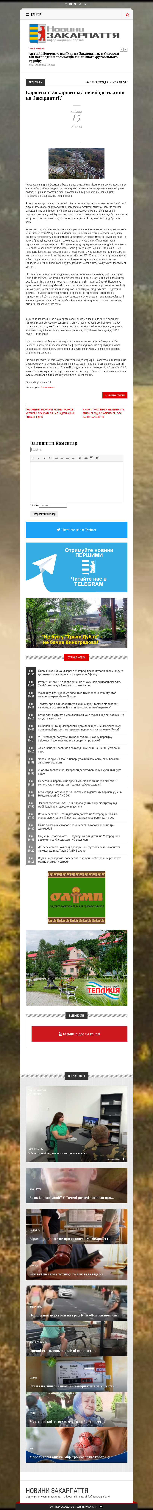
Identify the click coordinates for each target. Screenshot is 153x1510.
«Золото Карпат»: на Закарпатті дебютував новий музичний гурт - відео (80, 771)
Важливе (33, 1378)
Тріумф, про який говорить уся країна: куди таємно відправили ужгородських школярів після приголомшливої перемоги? (78, 705)
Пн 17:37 (31, 815)
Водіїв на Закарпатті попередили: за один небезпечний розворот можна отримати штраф (79, 859)
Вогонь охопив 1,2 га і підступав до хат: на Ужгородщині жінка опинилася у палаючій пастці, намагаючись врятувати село (77, 815)
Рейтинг (122, 82)
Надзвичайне (35, 1307)
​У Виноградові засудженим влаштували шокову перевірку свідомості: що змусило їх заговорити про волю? (75, 738)
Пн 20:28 (31, 705)
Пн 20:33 (31, 694)
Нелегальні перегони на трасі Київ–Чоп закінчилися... (75, 1315)
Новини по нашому (38, 1342)
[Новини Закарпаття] (77, 33)
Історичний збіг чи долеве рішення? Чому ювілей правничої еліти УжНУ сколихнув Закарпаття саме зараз (79, 683)
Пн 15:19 (31, 859)
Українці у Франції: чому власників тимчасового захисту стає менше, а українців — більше (77, 694)
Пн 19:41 (31, 727)
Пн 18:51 (31, 771)
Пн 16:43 (31, 837)
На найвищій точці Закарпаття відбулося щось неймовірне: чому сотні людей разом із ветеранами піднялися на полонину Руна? (79, 727)
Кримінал (33, 1266)
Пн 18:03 (31, 793)
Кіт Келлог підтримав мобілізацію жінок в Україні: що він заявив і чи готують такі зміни (81, 716)
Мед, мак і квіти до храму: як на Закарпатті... (67, 1421)
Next (125, 49)
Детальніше (114, 1158)
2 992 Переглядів (99, 82)
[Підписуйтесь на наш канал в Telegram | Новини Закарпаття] (76, 567)
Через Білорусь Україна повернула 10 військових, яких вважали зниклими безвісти (79, 760)
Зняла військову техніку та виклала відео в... (67, 1274)
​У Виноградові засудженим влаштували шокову (58, 1153)
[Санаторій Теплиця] (76, 967)
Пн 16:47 (31, 826)
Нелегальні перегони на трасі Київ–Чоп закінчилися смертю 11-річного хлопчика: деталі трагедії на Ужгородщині (78, 782)
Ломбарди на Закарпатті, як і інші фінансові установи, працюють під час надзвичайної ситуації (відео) (50, 413)
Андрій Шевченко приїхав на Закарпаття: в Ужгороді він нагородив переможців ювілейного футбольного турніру (74, 57)
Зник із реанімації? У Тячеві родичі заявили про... (71, 1197)
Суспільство (36, 1149)
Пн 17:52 (31, 804)
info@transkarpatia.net (98, 1496)
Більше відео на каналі (81, 1034)
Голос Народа (35, 1189)
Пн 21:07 (31, 683)
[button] (33, 458)
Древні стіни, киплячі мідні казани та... (62, 1350)
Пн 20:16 (31, 716)
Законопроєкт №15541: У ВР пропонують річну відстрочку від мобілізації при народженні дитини (77, 804)
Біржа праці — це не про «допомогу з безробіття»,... (72, 1238)
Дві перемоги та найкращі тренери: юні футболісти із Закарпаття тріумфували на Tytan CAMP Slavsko (79, 848)
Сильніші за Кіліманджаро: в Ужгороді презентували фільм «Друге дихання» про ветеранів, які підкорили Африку (80, 672)
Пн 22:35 (31, 672)
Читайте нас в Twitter (78, 530)
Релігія (32, 1413)
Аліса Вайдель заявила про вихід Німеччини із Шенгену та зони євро (79, 749)
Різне (31, 1449)
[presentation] (33, 458)
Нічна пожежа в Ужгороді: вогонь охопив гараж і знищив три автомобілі (76, 826)
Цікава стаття (116, 395)
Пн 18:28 (31, 782)
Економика (47, 387)
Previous (122, 49)
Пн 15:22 (31, 848)
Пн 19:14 (31, 738)
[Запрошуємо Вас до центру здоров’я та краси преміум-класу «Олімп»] (76, 897)
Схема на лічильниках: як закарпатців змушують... (73, 1386)
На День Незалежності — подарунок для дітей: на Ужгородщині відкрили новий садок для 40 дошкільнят (79, 837)
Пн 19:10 (31, 749)
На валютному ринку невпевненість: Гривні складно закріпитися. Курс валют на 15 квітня (103, 413)
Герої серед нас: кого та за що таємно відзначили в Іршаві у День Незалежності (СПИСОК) (80, 793)
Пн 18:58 (31, 760)
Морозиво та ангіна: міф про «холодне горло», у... (71, 1457)
